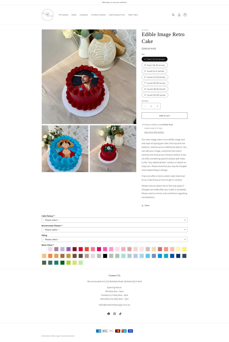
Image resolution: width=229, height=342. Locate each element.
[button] (173, 15)
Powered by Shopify (67, 336)
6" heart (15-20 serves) (154, 59)
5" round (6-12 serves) (154, 71)
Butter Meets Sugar (53, 336)
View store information (154, 132)
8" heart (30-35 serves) (154, 65)
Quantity (145, 101)
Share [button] (147, 205)
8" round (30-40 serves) (155, 89)
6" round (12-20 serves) (154, 77)
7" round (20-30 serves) (155, 83)
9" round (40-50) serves (155, 95)
